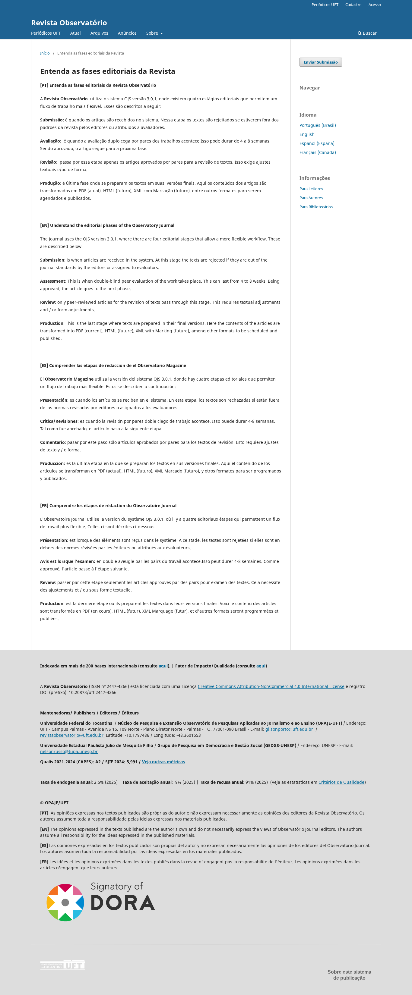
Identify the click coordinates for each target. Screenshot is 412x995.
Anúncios (127, 33)
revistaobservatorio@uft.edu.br (72, 735)
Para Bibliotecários (316, 206)
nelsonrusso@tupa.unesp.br (69, 751)
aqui (163, 666)
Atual (75, 33)
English (307, 134)
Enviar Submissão (321, 62)
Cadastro (353, 4)
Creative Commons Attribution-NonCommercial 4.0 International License (271, 686)
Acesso (375, 4)
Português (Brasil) (317, 125)
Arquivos (99, 33)
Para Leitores (311, 188)
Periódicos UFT (46, 33)
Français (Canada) (317, 152)
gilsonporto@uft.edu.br (289, 729)
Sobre (152, 33)
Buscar (369, 33)
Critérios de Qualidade (341, 782)
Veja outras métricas (163, 761)
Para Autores (311, 197)
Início (45, 53)
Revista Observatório (69, 22)
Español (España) (316, 143)
